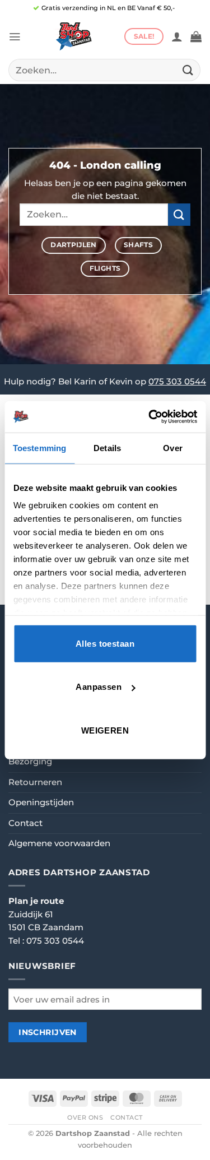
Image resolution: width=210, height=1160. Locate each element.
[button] (14, 37)
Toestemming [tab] (39, 447)
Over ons (85, 1117)
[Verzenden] (188, 70)
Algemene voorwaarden (59, 843)
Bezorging (30, 762)
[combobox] (104, 70)
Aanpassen (99, 687)
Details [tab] (107, 447)
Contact (25, 823)
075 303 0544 (177, 382)
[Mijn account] (177, 36)
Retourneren (35, 782)
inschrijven (47, 1032)
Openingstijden (41, 802)
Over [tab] (172, 447)
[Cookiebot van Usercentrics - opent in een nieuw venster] (149, 417)
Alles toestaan (105, 643)
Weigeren (105, 730)
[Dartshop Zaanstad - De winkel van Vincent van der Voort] (72, 36)
